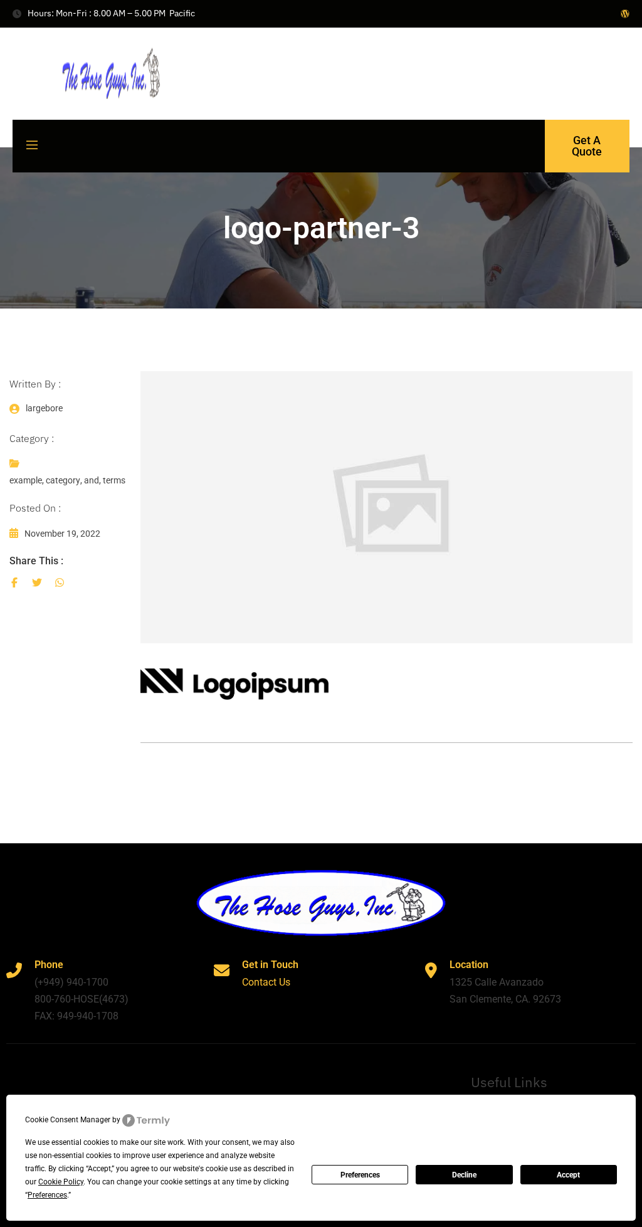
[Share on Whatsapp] (60, 582)
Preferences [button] (47, 1195)
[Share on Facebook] (14, 582)
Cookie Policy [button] (60, 1181)
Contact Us (266, 982)
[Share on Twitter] (37, 582)
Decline (464, 1175)
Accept (568, 1175)
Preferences (360, 1175)
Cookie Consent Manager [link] (67, 1119)
